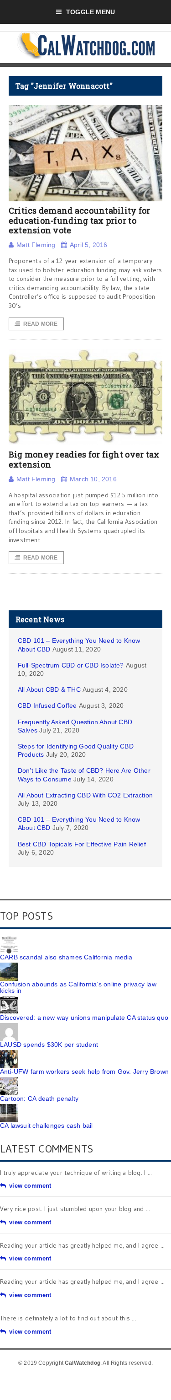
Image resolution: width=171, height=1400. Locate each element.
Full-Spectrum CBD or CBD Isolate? (71, 665)
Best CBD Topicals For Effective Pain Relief (82, 844)
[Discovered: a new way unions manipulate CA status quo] (9, 999)
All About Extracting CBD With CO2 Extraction (85, 795)
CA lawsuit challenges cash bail (46, 1125)
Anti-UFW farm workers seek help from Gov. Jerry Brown (84, 1071)
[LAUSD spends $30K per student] (9, 1026)
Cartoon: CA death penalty (39, 1098)
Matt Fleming (36, 244)
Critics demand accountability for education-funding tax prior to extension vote (79, 220)
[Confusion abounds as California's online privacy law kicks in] (9, 965)
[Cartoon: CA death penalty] (9, 1080)
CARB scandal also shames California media (66, 957)
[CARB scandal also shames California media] (9, 938)
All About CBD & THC (49, 689)
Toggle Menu (90, 12)
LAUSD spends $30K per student (49, 1044)
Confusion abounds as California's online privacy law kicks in (78, 987)
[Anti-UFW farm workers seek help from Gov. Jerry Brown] (9, 1053)
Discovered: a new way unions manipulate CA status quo (84, 1017)
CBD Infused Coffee (47, 705)
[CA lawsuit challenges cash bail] (9, 1107)
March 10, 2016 (93, 479)
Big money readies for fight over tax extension (84, 459)
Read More (40, 324)
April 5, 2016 (89, 244)
